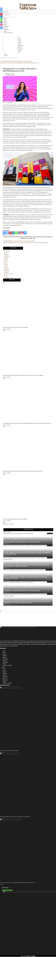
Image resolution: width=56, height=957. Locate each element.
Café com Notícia (7, 32)
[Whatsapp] (16, 232)
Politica (5, 23)
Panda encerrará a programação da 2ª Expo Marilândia (15, 327)
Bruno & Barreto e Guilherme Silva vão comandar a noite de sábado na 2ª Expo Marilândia (23, 375)
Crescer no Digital (30, 956)
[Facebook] (4, 232)
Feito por (23, 956)
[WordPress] (19, 232)
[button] (8, 34)
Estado (5, 24)
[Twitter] (7, 232)
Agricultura (6, 26)
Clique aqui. (32, 238)
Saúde (5, 21)
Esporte (5, 27)
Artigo (5, 31)
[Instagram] (22, 232)
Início (4, 18)
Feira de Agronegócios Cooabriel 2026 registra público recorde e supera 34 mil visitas (22, 471)
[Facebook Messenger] (25, 232)
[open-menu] (37, 59)
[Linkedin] (13, 232)
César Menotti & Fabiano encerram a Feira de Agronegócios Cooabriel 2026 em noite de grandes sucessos (27, 423)
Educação (6, 29)
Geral (4, 19)
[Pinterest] (10, 232)
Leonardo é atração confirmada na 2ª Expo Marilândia (15, 519)
